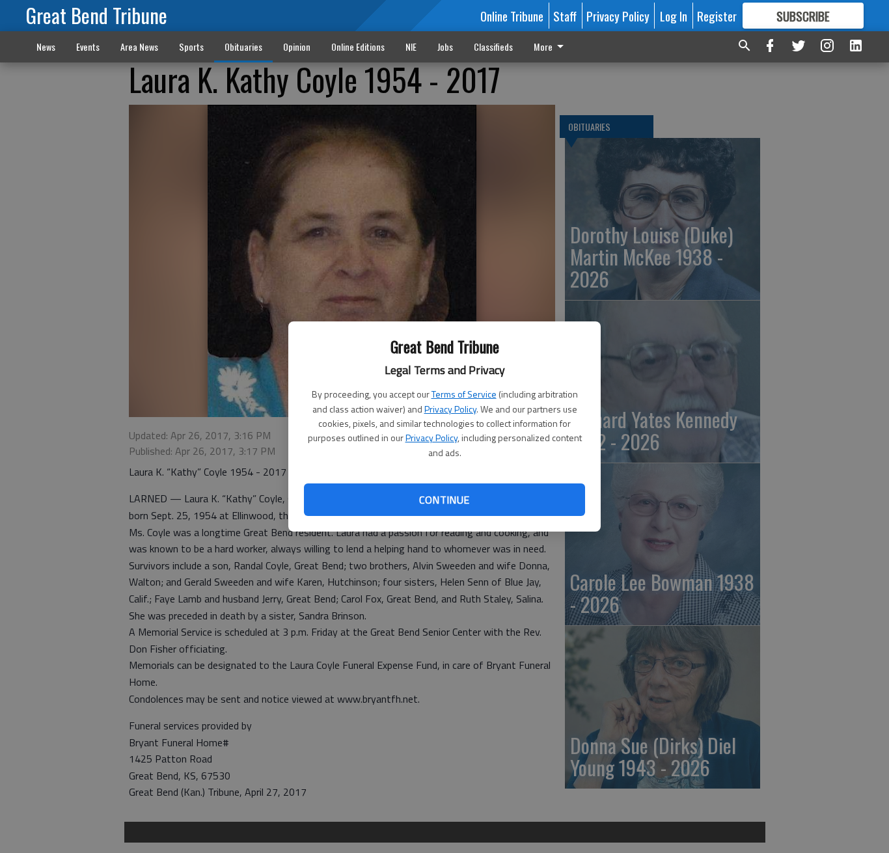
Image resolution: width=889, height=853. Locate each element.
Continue (444, 500)
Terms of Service (464, 394)
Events (88, 46)
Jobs (445, 46)
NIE (411, 46)
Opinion (296, 46)
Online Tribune (511, 15)
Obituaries (243, 46)
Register (717, 15)
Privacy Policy (450, 409)
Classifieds (493, 46)
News (45, 46)
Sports (191, 46)
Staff (565, 15)
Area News (139, 46)
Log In (673, 15)
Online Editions (358, 46)
